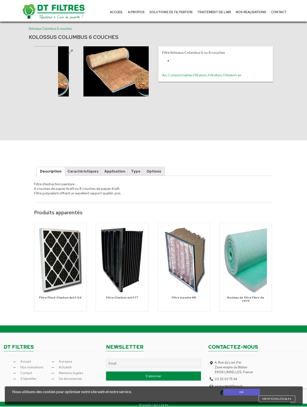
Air (164, 75)
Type (136, 171)
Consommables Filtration (187, 75)
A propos (136, 12)
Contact (279, 12)
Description (50, 171)
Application (114, 171)
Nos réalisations (251, 12)
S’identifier (28, 379)
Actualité (65, 367)
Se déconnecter (70, 379)
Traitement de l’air (214, 12)
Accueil (116, 12)
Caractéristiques (83, 171)
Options (154, 171)
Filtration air (232, 75)
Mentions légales (71, 373)
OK (241, 392)
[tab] (50, 171)
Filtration (215, 75)
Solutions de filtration (170, 12)
